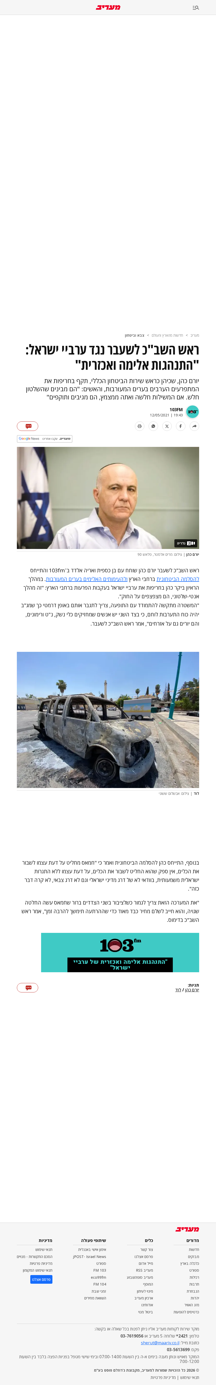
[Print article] (139, 426)
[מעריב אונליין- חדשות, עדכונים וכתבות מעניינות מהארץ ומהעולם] (108, 7)
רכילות (194, 1277)
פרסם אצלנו (144, 1256)
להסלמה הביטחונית (177, 579)
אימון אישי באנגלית (92, 1249)
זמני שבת (99, 1291)
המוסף (148, 1284)
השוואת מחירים (95, 1298)
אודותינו (147, 1304)
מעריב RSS (144, 1270)
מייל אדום (146, 1263)
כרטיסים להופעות (186, 1311)
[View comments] (27, 426)
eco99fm (98, 1277)
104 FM (99, 1284)
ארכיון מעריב (143, 1298)
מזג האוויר (191, 1304)
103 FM (99, 1270)
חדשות (194, 1249)
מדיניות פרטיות (41, 1263)
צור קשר (146, 1249)
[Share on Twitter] (167, 426)
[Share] (194, 426)
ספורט (194, 1270)
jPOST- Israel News (89, 1256)
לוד (178, 990)
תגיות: (193, 985)
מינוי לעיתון (145, 1291)
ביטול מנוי (145, 1311)
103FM (176, 410)
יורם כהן (192, 990)
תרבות (194, 1284)
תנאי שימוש (43, 1249)
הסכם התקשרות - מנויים (34, 1256)
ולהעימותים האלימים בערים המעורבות (86, 579)
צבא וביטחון (134, 335)
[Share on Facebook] (180, 426)
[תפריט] (204, 8)
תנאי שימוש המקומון (37, 1270)
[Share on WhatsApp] (153, 426)
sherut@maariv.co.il (160, 1343)
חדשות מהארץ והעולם (167, 335)
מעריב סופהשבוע (140, 1277)
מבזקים (193, 1256)
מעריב (194, 335)
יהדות (195, 1298)
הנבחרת (193, 1291)
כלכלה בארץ (189, 1263)
